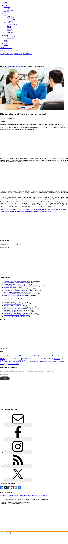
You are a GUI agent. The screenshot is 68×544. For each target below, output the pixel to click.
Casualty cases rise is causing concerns (14, 284)
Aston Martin (7, 356)
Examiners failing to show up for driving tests (16, 315)
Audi (12, 356)
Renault (7, 361)
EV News (19, 209)
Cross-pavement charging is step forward (15, 289)
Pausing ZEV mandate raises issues (13, 310)
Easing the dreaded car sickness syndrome (15, 295)
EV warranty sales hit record (11, 316)
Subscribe (5, 378)
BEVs (16, 356)
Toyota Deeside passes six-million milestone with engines (20, 286)
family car (58, 356)
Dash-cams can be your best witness (14, 282)
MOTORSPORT (27, 54)
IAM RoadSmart (29, 358)
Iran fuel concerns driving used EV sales (15, 311)
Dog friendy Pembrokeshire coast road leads (16, 313)
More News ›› (4, 348)
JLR (39, 358)
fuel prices (7, 358)
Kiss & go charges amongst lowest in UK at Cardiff (18, 293)
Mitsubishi (51, 358)
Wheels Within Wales (6, 48)
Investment (50, 209)
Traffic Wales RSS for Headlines (37, 495)
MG (45, 358)
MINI (47, 358)
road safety (13, 361)
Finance (30, 209)
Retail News (7, 211)
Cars (7, 209)
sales (45, 211)
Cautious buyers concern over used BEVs (15, 307)
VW (6, 364)
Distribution (12, 209)
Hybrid (14, 358)
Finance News (37, 209)
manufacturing (34, 211)
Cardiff (28, 356)
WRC (17, 364)
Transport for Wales (43, 361)
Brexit (24, 356)
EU (48, 356)
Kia (42, 359)
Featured (25, 209)
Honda (11, 358)
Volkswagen (63, 361)
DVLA (32, 356)
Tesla (31, 361)
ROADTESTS (9, 54)
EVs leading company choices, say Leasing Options (18, 290)
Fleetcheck (65, 356)
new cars (41, 211)
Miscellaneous (58, 209)
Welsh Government (12, 364)
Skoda (17, 361)
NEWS (2, 54)
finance (27, 211)
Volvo (2, 364)
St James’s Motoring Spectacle (12, 305)
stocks (49, 211)
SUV (28, 361)
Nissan (57, 358)
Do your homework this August (12, 304)
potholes (61, 358)
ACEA (1, 356)
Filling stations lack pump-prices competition (16, 308)
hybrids (18, 358)
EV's (52, 355)
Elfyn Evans (38, 356)
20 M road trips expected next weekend (15, 302)
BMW (20, 356)
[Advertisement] (34, 61)
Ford (2, 358)
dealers (23, 211)
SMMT (22, 361)
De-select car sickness (10, 287)
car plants (17, 211)
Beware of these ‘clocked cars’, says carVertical (17, 281)
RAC (2, 361)
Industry (44, 209)
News (64, 209)
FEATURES (18, 54)
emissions (44, 356)
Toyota (36, 361)
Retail (1, 211)
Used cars (50, 361)
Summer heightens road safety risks (13, 292)
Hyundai (23, 359)
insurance (35, 358)
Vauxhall (56, 361)
